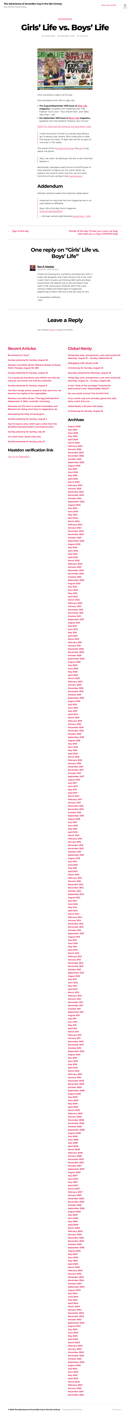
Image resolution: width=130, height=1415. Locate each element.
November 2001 (76, 1395)
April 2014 (73, 910)
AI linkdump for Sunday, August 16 (85, 411)
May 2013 (72, 946)
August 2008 (74, 1133)
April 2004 (73, 1303)
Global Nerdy (80, 348)
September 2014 (76, 894)
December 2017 (75, 766)
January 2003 (74, 1349)
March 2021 (73, 639)
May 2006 (73, 1221)
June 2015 (73, 865)
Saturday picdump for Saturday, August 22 (89, 373)
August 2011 (74, 1015)
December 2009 (76, 1081)
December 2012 (75, 963)
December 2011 (75, 1002)
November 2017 (76, 770)
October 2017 (74, 773)
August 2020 (74, 662)
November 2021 (75, 613)
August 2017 (74, 780)
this (80, 148)
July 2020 (72, 665)
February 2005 (75, 1270)
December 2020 (76, 649)
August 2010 (74, 1054)
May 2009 (73, 1103)
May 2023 (72, 554)
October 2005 (75, 1244)
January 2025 (74, 488)
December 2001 (75, 1391)
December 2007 (76, 1159)
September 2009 (76, 1090)
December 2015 (75, 845)
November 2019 (76, 691)
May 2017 (72, 789)
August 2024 (74, 505)
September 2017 (76, 776)
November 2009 (76, 1084)
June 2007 (73, 1179)
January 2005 (75, 1274)
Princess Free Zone (64, 148)
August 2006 (74, 1211)
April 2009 (73, 1107)
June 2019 (73, 708)
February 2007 (75, 1192)
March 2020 (74, 678)
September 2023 (76, 541)
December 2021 (75, 609)
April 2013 (72, 950)
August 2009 (74, 1094)
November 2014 (76, 887)
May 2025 (72, 475)
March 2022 (73, 600)
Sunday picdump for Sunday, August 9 (27, 385)
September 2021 (76, 619)
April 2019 (72, 714)
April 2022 (73, 596)
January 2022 (74, 606)
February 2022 (75, 603)
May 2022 (72, 593)
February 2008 (75, 1153)
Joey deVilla (50, 36)
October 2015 (74, 852)
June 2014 (73, 904)
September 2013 (76, 933)
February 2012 (75, 996)
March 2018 (73, 757)
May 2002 (73, 1375)
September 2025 (76, 462)
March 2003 (74, 1342)
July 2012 (72, 979)
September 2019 (76, 698)
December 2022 (76, 570)
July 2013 (72, 940)
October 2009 (75, 1087)
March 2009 (74, 1110)
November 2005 (76, 1241)
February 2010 (75, 1074)
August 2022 (74, 583)
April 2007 (73, 1185)
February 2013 (75, 956)
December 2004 (76, 1277)
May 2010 (72, 1064)
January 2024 (74, 528)
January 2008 (75, 1156)
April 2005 (73, 1264)
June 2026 (73, 433)
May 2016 (72, 829)
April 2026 (73, 439)
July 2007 (72, 1175)
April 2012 (72, 989)
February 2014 (75, 917)
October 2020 (75, 655)
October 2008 (75, 1126)
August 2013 (74, 937)
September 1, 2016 (67, 36)
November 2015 (76, 848)
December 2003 (76, 1313)
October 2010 (74, 1048)
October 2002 (75, 1359)
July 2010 (72, 1058)
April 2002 (73, 1378)
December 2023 (76, 531)
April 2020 (73, 675)
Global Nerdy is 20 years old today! (85, 406)
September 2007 (76, 1169)
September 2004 (76, 1287)
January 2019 (74, 724)
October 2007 (75, 1166)
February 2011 (74, 1035)
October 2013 (74, 930)
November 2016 (76, 809)
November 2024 (76, 495)
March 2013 (73, 953)
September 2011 (75, 1012)
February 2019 (75, 721)
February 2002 (75, 1385)
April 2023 (73, 557)
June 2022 (73, 590)
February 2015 (75, 878)
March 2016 (73, 835)
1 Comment (84, 36)
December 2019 (75, 688)
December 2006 (76, 1198)
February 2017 (75, 799)
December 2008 (76, 1120)
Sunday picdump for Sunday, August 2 (27, 419)
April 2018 (73, 753)
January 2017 (74, 802)
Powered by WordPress (72, 1410)
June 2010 (73, 1061)
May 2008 (73, 1143)
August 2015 (74, 858)
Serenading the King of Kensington (26, 414)
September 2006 (76, 1208)
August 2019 (74, 701)
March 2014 (73, 914)
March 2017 (73, 796)
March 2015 (73, 874)
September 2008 (76, 1130)
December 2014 (75, 884)
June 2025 (73, 472)
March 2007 (74, 1188)
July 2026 (72, 429)
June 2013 (73, 943)
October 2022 (74, 577)
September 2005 (76, 1247)
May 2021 (72, 632)
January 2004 (75, 1310)
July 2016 (72, 822)
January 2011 (74, 1038)
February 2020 (75, 681)
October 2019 (74, 695)
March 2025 (74, 482)
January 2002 (74, 1388)
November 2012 (75, 966)
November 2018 (76, 730)
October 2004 (75, 1283)
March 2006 (74, 1228)
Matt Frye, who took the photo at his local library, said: (64, 126)
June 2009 (73, 1100)
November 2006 (76, 1202)
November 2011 (75, 1005)
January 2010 (74, 1077)
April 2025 (73, 479)
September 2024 (76, 501)
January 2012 (74, 999)
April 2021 (72, 636)
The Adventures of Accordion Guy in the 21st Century (33, 4)
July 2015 (72, 861)
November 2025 (76, 456)
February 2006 (75, 1231)
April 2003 (73, 1339)
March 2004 (74, 1306)
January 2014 (74, 920)
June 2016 (73, 825)
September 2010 (76, 1051)
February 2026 (75, 446)
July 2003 (72, 1329)
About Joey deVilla (108, 5)
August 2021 (74, 623)
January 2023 (74, 567)
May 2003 (73, 1336)
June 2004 (73, 1297)
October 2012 (74, 969)
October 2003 (75, 1319)
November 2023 (76, 534)
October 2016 (74, 812)
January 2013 (74, 959)
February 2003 (75, 1346)
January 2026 (74, 449)
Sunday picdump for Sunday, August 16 (28, 373)
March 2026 (74, 443)
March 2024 (74, 521)
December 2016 (75, 806)
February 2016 (75, 838)
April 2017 (72, 793)
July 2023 (72, 547)
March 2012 (73, 992)
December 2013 (75, 924)
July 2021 (72, 626)
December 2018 (75, 727)
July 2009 (72, 1097)
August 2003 (74, 1326)
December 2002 (76, 1352)
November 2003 (76, 1316)
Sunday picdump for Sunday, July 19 (26, 441)
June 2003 (73, 1332)
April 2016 (72, 832)
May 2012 (72, 986)
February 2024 (75, 524)
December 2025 (76, 452)
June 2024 (73, 511)
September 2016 (76, 816)
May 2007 (73, 1182)
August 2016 (74, 819)
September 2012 (76, 973)
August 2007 (74, 1172)
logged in (52, 330)
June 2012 (73, 982)
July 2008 (73, 1136)
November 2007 (76, 1162)
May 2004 (73, 1300)
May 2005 (73, 1260)
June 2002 (73, 1372)
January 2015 (74, 881)
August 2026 (74, 426)
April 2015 (72, 871)
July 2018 (72, 744)
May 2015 (72, 868)
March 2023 (73, 560)
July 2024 (72, 508)
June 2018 (73, 747)
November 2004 (76, 1280)
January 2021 (74, 645)
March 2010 (73, 1071)
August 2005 (74, 1251)
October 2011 (74, 1009)
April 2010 (73, 1067)
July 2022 (72, 586)
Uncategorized (65, 19)
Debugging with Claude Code (83, 363)
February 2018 (75, 760)
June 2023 (73, 551)
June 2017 (73, 786)
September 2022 (76, 580)
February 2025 (75, 485)
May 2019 (72, 711)
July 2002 (72, 1368)
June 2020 (73, 668)
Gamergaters (75, 176)
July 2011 (72, 1018)
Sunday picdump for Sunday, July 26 (26, 432)
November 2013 (75, 927)
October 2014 (74, 891)
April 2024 (73, 518)
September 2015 (76, 855)
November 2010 (76, 1045)
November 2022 (76, 573)
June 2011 (72, 1022)
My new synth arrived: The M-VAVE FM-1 (88, 393)
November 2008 (76, 1123)
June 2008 (73, 1139)
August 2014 (74, 897)
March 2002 (74, 1382)
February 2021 (75, 642)
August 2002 (74, 1365)
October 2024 (75, 498)
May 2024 (73, 515)
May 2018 (72, 750)
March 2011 (73, 1031)
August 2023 (74, 544)
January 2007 (75, 1195)
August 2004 (74, 1290)
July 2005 (72, 1254)
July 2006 (72, 1215)
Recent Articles (22, 348)
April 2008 (73, 1146)
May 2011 (72, 1025)
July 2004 (73, 1293)
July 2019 (72, 704)
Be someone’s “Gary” (18, 355)
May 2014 (72, 907)
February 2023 (75, 564)
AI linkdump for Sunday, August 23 (85, 368)
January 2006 (75, 1234)
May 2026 (72, 436)
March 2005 (74, 1267)
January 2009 (75, 1117)
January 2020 (74, 685)
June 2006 (73, 1218)
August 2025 (74, 465)
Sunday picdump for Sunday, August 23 (28, 360)
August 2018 (74, 740)
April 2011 (72, 1028)
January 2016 (74, 842)
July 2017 (72, 783)
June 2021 (73, 629)
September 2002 (76, 1362)
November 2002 (76, 1355)
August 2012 (74, 976)
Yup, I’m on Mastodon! (18, 456)
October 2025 (74, 459)
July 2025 (72, 469)
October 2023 (74, 537)
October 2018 (74, 734)
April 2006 (73, 1225)
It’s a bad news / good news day (24, 436)
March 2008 (74, 1149)
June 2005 (73, 1257)
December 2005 (76, 1238)
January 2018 (74, 763)
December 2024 (76, 492)
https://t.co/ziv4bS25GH (51, 211)
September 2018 (76, 737)
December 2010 (75, 1041)
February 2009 (75, 1113)
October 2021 (74, 616)
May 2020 (73, 672)
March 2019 (73, 717)
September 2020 (76, 658)
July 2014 (72, 901)
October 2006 (75, 1205)
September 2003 (76, 1323)
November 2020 (76, 652)
